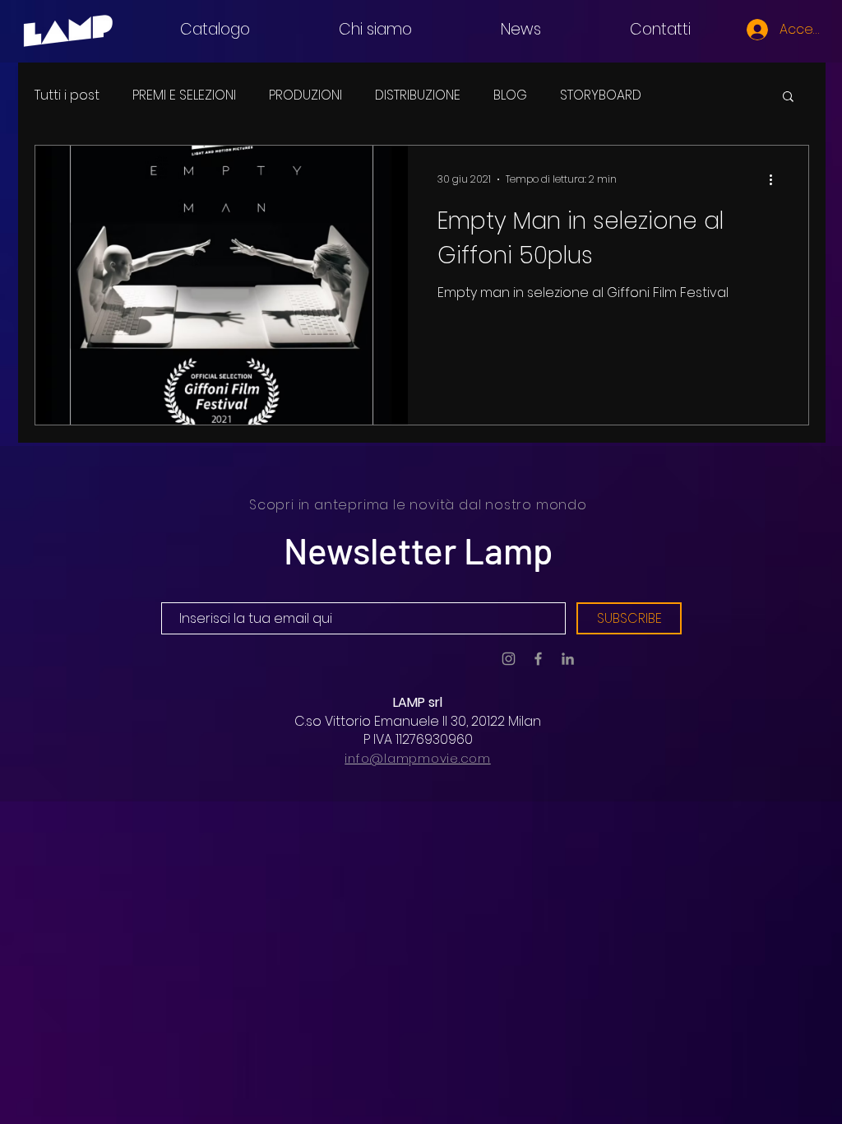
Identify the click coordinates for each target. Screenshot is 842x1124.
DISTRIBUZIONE (417, 95)
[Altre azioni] (776, 179)
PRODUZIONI (305, 95)
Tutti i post (67, 95)
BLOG (510, 95)
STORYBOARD (600, 95)
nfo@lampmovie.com (419, 758)
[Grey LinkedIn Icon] (567, 658)
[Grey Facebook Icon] (538, 658)
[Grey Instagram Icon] (508, 658)
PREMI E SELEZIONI (184, 95)
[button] (788, 97)
